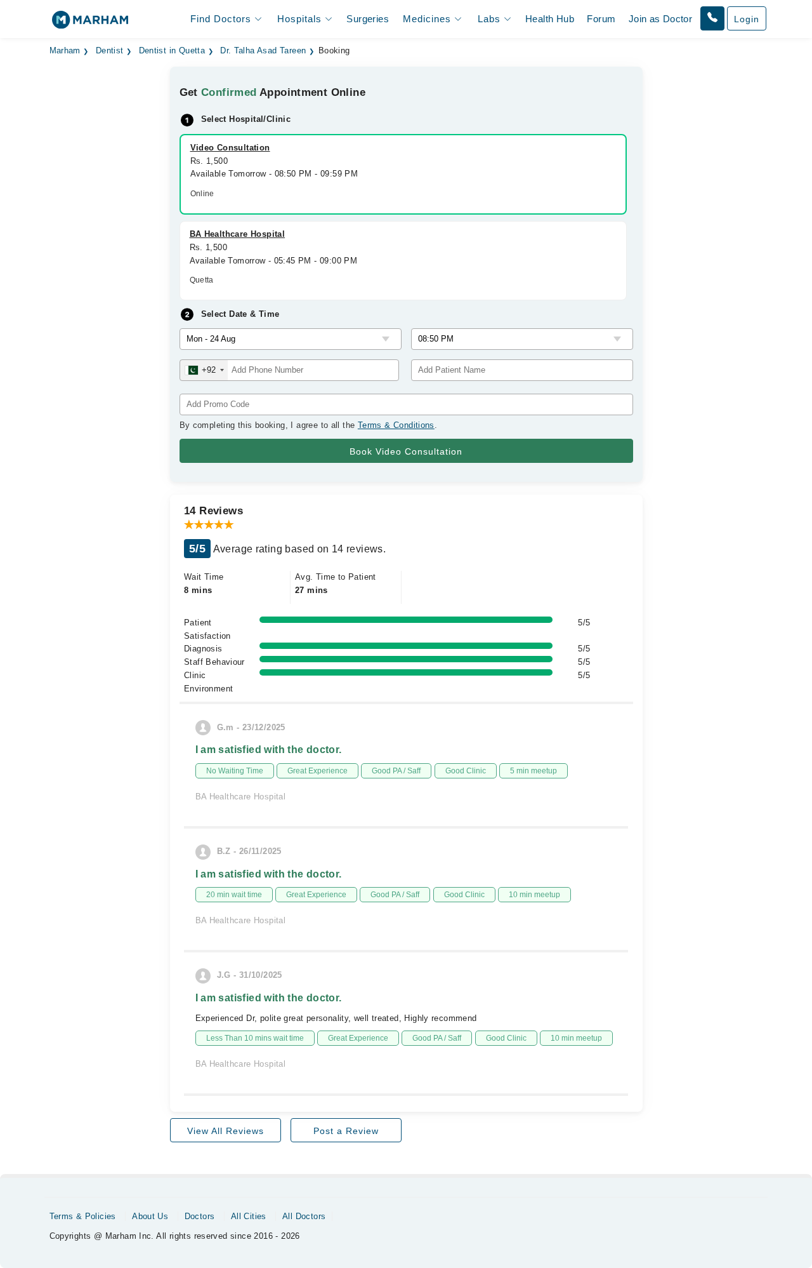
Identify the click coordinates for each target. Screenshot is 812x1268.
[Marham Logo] (90, 24)
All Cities (248, 1216)
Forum (601, 18)
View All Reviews (225, 1131)
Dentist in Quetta (172, 50)
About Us (150, 1216)
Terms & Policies (82, 1216)
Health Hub (549, 18)
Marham (65, 50)
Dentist (110, 50)
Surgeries (367, 18)
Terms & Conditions (396, 425)
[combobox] (204, 370)
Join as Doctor (660, 18)
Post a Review (346, 1131)
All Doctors (303, 1216)
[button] (712, 18)
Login (746, 19)
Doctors (200, 1216)
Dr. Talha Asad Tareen (263, 50)
